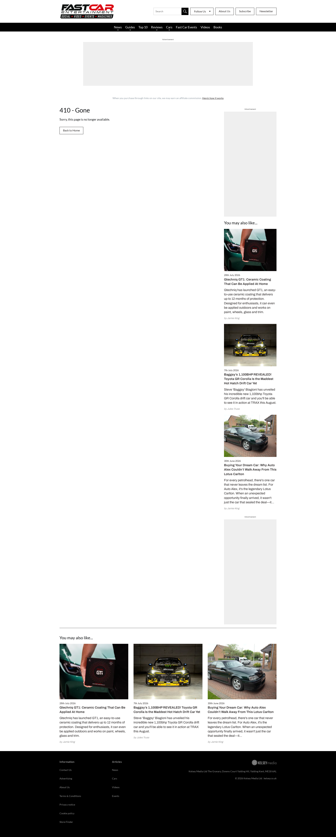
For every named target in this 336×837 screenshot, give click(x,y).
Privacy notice (67, 804)
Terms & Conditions (70, 795)
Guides (130, 27)
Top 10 (143, 27)
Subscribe (245, 11)
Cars (169, 27)
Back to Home (71, 130)
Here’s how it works (213, 98)
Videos (205, 27)
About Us (224, 11)
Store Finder (66, 821)
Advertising (65, 778)
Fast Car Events (186, 27)
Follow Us (200, 11)
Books (218, 27)
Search (184, 11)
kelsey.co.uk (270, 778)
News (118, 27)
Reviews (157, 27)
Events (115, 795)
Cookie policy (66, 813)
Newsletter (266, 11)
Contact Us (65, 769)
